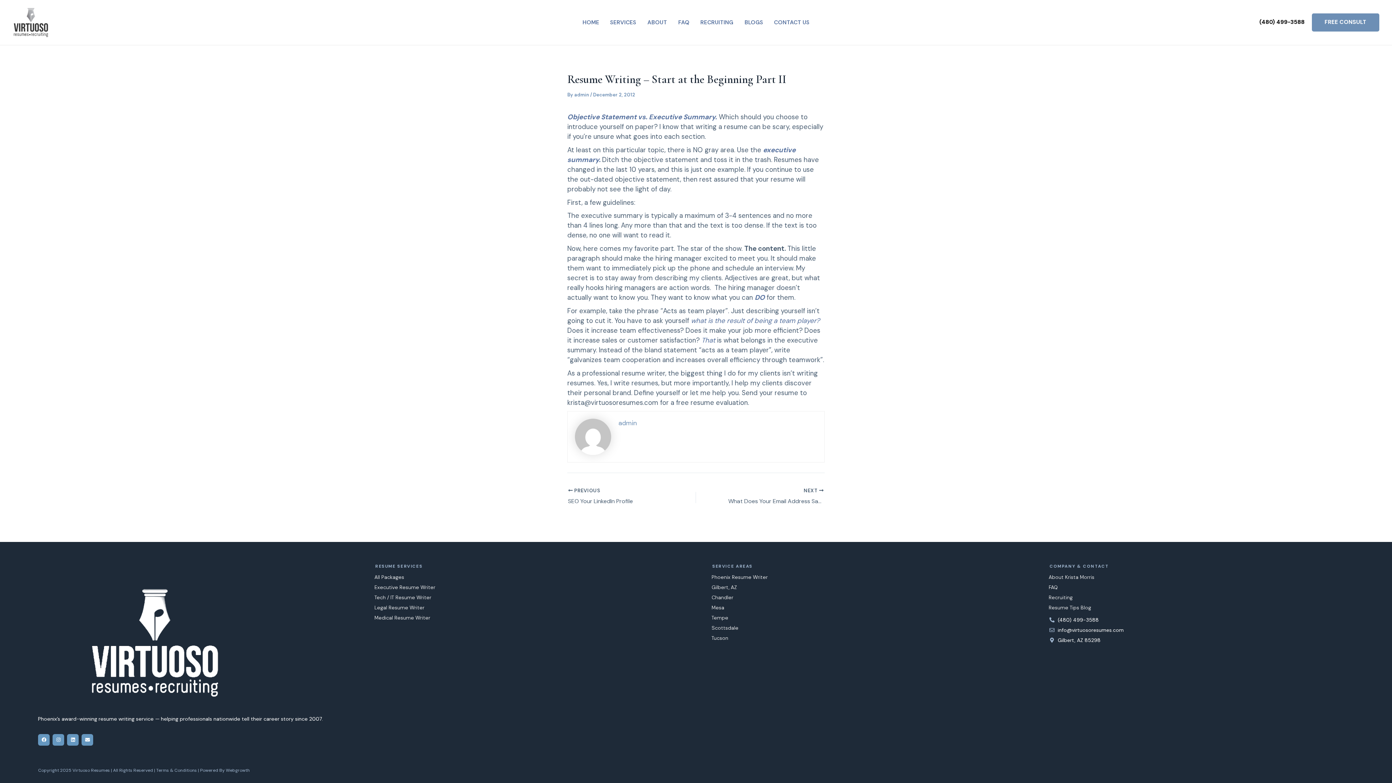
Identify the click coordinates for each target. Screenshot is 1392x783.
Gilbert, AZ (724, 587)
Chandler (722, 597)
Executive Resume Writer (404, 587)
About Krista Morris (1071, 577)
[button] (1282, 22)
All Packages (389, 577)
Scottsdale (725, 628)
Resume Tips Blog (1070, 607)
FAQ (1053, 587)
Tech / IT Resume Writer (402, 597)
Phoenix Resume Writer (740, 577)
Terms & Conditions (176, 770)
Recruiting (1061, 597)
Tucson (720, 638)
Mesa (718, 607)
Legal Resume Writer (399, 607)
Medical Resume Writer (402, 617)
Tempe (720, 617)
